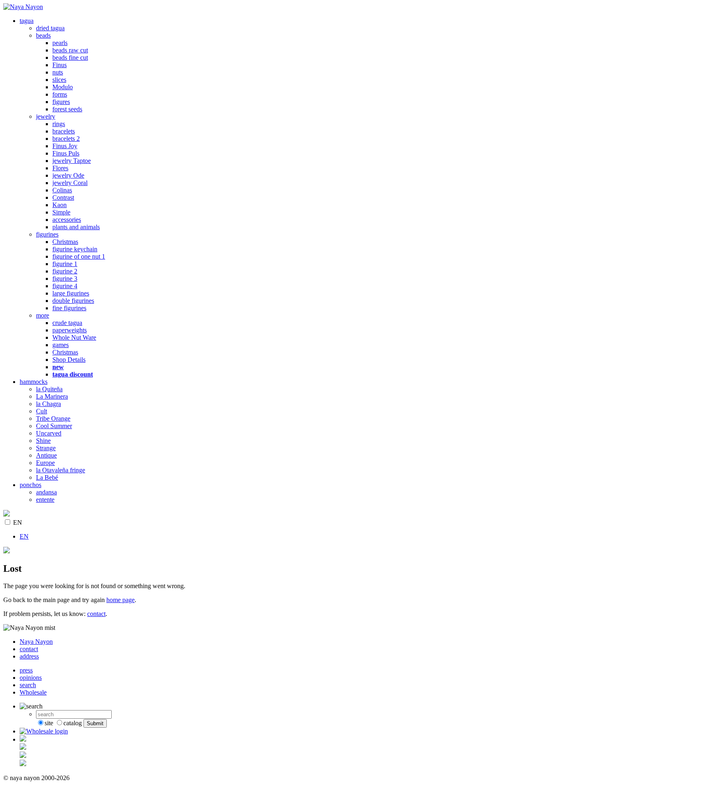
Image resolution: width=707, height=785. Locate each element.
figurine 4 (64, 285)
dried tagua (50, 28)
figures (61, 101)
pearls (60, 42)
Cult (41, 411)
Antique (46, 455)
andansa (46, 492)
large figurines (70, 293)
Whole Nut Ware (74, 337)
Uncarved (48, 433)
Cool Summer (54, 425)
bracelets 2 (66, 138)
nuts (57, 72)
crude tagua (67, 322)
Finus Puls (65, 153)
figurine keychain (74, 249)
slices (59, 79)
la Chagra (48, 403)
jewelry (45, 116)
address (29, 656)
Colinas (62, 190)
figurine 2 (64, 271)
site (49, 723)
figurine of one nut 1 (78, 256)
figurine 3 (64, 278)
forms (59, 94)
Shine (43, 440)
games (60, 344)
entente (45, 499)
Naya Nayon (36, 641)
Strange (46, 447)
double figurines (73, 300)
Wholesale (33, 692)
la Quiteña (49, 389)
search (28, 684)
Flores (60, 168)
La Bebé (47, 477)
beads (43, 35)
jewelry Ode (68, 175)
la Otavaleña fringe (60, 470)
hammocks (33, 381)
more (42, 315)
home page (120, 599)
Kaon (59, 204)
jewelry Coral (70, 182)
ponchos (30, 484)
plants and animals (76, 226)
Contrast (63, 197)
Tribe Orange (53, 418)
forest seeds (67, 109)
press (26, 670)
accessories (66, 219)
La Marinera (52, 396)
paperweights (69, 330)
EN (17, 522)
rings (58, 123)
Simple (61, 212)
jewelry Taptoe (71, 160)
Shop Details (69, 359)
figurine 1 (64, 263)
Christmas (65, 241)
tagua (27, 20)
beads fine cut (70, 57)
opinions (31, 677)
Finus (59, 64)
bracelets (63, 131)
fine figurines (69, 308)
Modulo (62, 86)
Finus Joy (64, 145)
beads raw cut (70, 50)
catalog (72, 723)
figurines (47, 234)
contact (96, 613)
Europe (45, 462)
